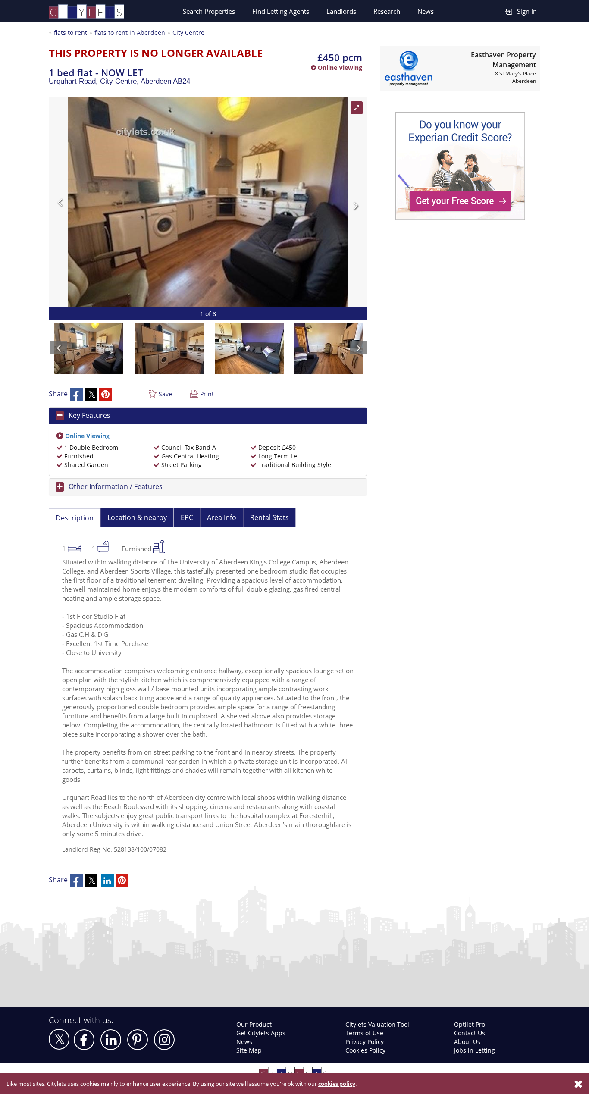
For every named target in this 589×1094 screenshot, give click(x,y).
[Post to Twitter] (91, 394)
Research (386, 11)
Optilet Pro (469, 1024)
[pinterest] (137, 1039)
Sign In (527, 11)
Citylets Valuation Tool (377, 1024)
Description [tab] (75, 518)
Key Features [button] (89, 415)
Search (209, 11)
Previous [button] (132, 202)
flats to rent (70, 32)
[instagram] (164, 1039)
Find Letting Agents (280, 11)
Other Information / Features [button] (116, 486)
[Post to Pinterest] (105, 394)
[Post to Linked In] (107, 880)
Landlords (341, 11)
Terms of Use (364, 1033)
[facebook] (84, 1039)
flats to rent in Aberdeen (129, 32)
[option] (208, 202)
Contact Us (469, 1033)
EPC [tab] (187, 517)
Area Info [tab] (221, 517)
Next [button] (283, 202)
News (425, 11)
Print (207, 394)
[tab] (208, 416)
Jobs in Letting (474, 1050)
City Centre (188, 32)
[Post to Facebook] (76, 394)
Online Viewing (339, 67)
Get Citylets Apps (260, 1033)
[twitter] (59, 1039)
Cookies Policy (365, 1050)
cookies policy (336, 1084)
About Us (467, 1042)
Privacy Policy (364, 1042)
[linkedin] (110, 1039)
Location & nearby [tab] (137, 517)
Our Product (254, 1024)
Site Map (249, 1050)
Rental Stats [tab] (269, 517)
